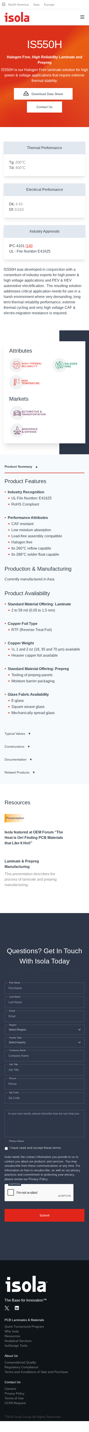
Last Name (14, 996)
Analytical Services (18, 1341)
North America (18, 4)
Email (11, 1011)
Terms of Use (14, 1398)
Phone (12, 1078)
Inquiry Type (15, 1037)
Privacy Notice (16, 1141)
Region (12, 1025)
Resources (12, 1336)
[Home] (17, 17)
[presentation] (39, 1193)
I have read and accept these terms (35, 1148)
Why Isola (12, 1331)
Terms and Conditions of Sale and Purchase (36, 1372)
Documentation (18, 759)
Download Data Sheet (47, 94)
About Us (11, 1356)
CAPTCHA (14, 1184)
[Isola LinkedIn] (18, 1308)
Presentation (15, 818)
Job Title (13, 1064)
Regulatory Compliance (21, 1367)
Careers (10, 1388)
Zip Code (13, 1092)
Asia (36, 4)
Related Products (20, 772)
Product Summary (21, 466)
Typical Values (18, 733)
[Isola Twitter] (7, 1308)
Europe (49, 4)
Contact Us (44, 107)
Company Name (17, 1050)
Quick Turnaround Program (24, 1326)
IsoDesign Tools (16, 1345)
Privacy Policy (14, 1393)
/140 (29, 246)
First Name (14, 982)
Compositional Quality (20, 1362)
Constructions (17, 746)
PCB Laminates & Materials (24, 1320)
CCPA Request (15, 1403)
